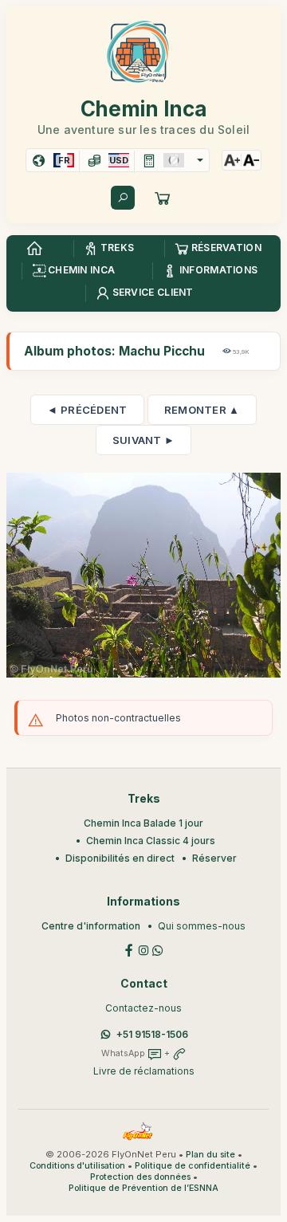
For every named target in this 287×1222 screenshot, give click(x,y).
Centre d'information (90, 926)
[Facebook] (129, 949)
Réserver (214, 858)
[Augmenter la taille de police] (232, 160)
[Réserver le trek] (162, 197)
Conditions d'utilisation (77, 1166)
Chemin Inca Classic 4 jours (150, 841)
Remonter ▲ (202, 409)
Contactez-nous (143, 1008)
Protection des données (140, 1177)
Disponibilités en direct (120, 858)
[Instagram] (143, 949)
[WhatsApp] (158, 949)
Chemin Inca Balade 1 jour (143, 823)
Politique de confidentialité (192, 1166)
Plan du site (210, 1154)
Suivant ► (143, 440)
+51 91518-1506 (152, 1034)
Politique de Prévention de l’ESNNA (143, 1188)
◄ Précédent (87, 409)
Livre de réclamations (144, 1071)
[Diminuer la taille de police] (251, 160)
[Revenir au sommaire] (34, 248)
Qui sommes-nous (202, 926)
